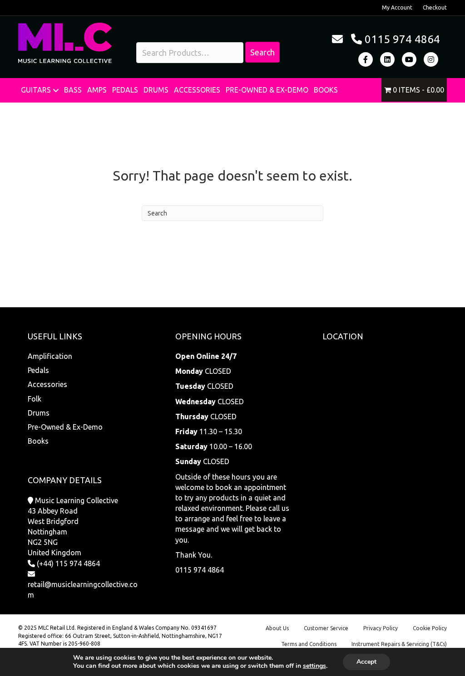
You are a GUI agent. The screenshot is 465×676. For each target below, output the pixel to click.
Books (326, 90)
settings (314, 666)
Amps (97, 90)
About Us (277, 628)
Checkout (435, 7)
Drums (155, 90)
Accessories (197, 90)
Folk (34, 399)
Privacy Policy (380, 628)
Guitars (36, 90)
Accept (366, 661)
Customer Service (326, 628)
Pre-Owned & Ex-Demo (267, 90)
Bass (73, 90)
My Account (397, 7)
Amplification (50, 356)
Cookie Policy (430, 628)
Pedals (125, 90)
